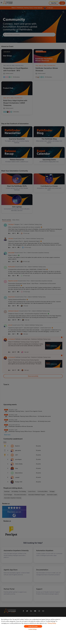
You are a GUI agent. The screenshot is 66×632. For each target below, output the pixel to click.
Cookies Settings (32, 629)
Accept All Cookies (33, 626)
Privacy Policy (52, 623)
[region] (33, 624)
